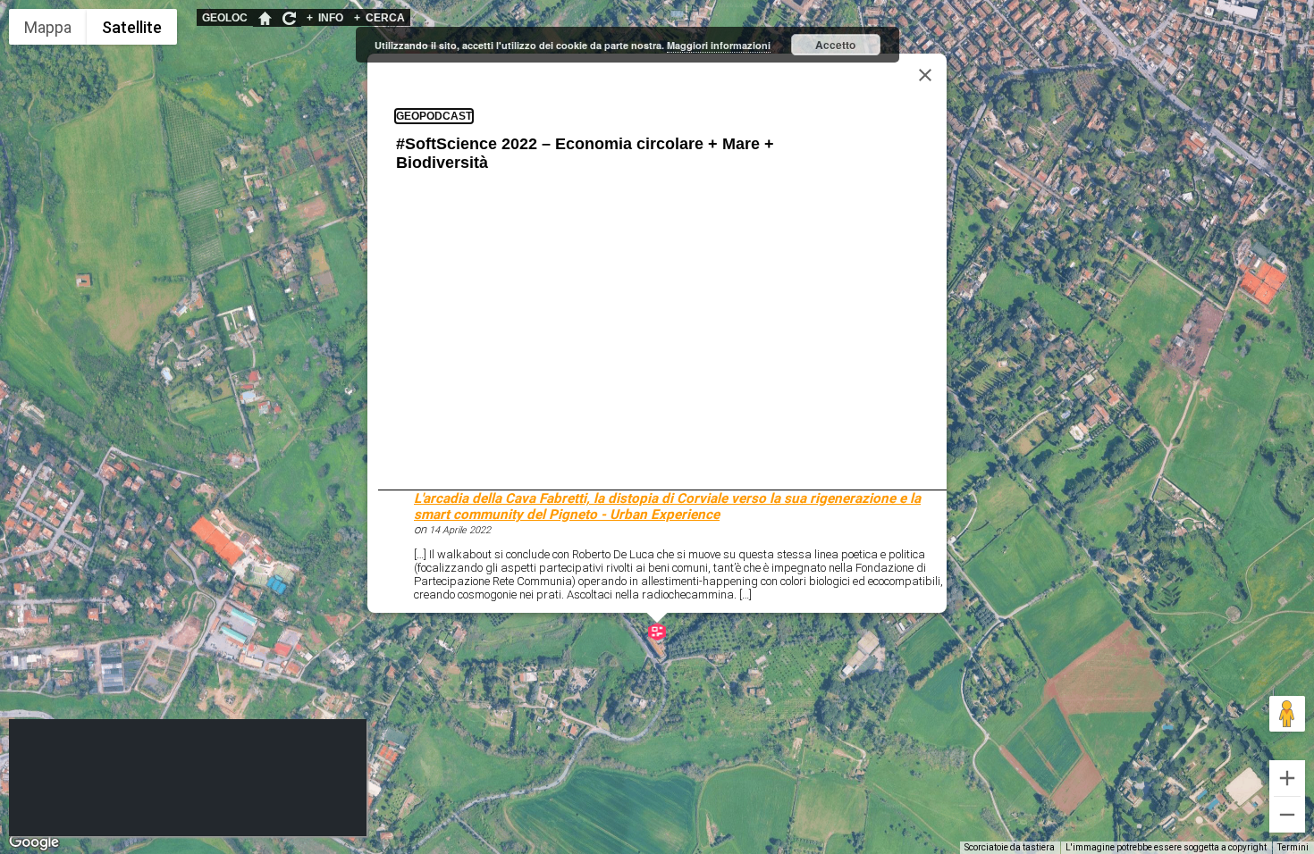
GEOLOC (225, 18)
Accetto (835, 45)
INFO (325, 18)
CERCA (379, 18)
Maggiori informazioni (719, 45)
